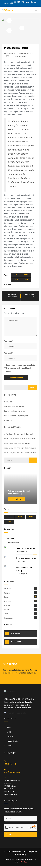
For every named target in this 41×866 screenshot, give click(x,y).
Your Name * (8, 341)
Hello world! (8, 402)
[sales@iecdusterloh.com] (5, 769)
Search (32, 388)
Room (26, 279)
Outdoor (7, 610)
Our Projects (16, 499)
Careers (9, 745)
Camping (7, 593)
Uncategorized (9, 618)
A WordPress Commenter (13, 434)
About (9, 732)
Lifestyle (7, 605)
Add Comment (8, 284)
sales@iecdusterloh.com (12, 772)
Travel (6, 614)
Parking (26, 274)
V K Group (24, 862)
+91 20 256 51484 (10, 764)
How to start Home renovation (14, 411)
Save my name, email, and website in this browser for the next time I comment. (20, 368)
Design (15, 56)
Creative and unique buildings (14, 406)
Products (10, 736)
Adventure (7, 589)
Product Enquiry (12, 741)
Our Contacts (8, 3)
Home (9, 727)
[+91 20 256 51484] (5, 761)
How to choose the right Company (16, 416)
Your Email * (8, 353)
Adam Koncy (8, 439)
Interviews (22, 56)
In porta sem (8, 420)
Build (15, 274)
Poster (16, 279)
